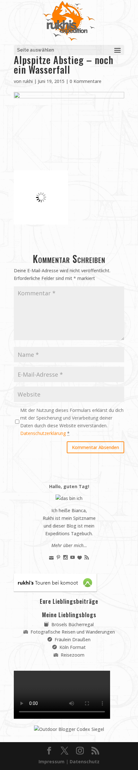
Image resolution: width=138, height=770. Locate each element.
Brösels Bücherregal (72, 624)
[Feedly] (86, 557)
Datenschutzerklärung (43, 433)
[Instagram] (65, 557)
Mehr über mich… (69, 545)
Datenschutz (84, 761)
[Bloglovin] (79, 557)
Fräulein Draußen (72, 639)
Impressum (52, 761)
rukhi (28, 81)
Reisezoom (71, 655)
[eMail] (51, 557)
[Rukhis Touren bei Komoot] (55, 590)
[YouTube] (72, 557)
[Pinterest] (58, 557)
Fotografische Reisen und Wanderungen (72, 632)
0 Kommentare (85, 81)
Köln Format (72, 647)
